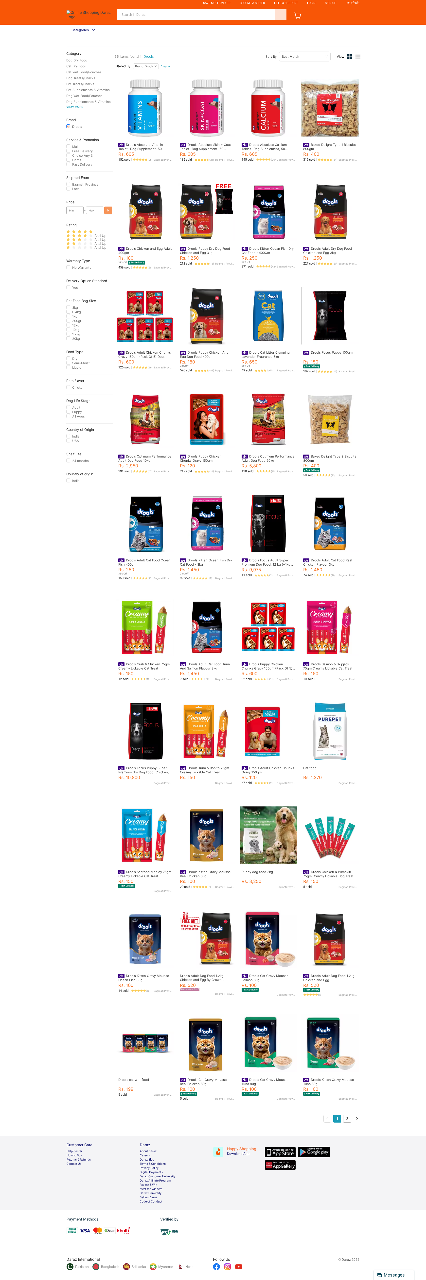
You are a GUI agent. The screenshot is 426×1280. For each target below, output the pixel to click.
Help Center (74, 1151)
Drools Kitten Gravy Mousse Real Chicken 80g (205, 874)
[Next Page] (357, 1119)
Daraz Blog (147, 1159)
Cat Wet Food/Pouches (84, 72)
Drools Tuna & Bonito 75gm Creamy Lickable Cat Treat (204, 770)
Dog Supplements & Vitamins (88, 102)
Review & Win (148, 1184)
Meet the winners (151, 1189)
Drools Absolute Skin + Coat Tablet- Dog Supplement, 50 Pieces (205, 149)
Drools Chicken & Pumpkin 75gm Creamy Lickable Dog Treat (328, 874)
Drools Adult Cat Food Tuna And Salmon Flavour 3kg (205, 666)
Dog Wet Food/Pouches (84, 96)
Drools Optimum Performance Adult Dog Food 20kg (268, 458)
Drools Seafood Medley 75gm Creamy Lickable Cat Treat (144, 874)
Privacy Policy (149, 1168)
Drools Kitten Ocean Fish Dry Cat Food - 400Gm (268, 251)
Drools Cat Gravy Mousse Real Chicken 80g (203, 1082)
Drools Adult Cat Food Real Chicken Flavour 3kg (327, 562)
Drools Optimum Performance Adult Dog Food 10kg (144, 458)
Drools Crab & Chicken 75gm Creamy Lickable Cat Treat (144, 666)
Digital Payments (151, 1172)
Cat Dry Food (76, 66)
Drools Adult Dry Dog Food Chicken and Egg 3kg (327, 251)
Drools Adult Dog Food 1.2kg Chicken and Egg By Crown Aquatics (202, 980)
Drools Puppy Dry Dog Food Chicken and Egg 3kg (205, 251)
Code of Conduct (151, 1201)
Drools (148, 56)
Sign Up (330, 3)
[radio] (68, 231)
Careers (145, 1155)
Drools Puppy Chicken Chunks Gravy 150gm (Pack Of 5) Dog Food (267, 668)
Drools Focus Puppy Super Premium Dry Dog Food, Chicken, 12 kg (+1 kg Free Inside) (143, 772)
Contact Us (74, 1163)
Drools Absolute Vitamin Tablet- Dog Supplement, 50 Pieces (140, 149)
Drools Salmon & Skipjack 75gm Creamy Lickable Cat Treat (328, 666)
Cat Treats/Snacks (80, 84)
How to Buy (74, 1155)
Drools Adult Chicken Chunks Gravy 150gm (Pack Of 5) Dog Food (144, 356)
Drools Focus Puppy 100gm (332, 352)
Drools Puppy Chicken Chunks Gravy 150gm (200, 458)
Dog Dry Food (76, 60)
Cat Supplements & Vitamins (88, 90)
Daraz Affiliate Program (155, 1180)
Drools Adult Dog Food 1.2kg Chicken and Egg (329, 978)
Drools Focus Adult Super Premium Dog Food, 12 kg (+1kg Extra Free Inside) (266, 564)
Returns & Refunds (79, 1159)
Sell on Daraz (148, 1197)
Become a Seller (252, 3)
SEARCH (280, 14)
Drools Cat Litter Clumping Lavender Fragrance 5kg (266, 354)
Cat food (310, 768)
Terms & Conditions (153, 1163)
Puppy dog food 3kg (257, 872)
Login (311, 3)
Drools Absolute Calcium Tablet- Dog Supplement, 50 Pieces (264, 149)
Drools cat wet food (133, 1080)
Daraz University (150, 1193)
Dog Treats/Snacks (80, 78)
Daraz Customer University (157, 1176)
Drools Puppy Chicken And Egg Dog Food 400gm (204, 354)
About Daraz (148, 1151)
